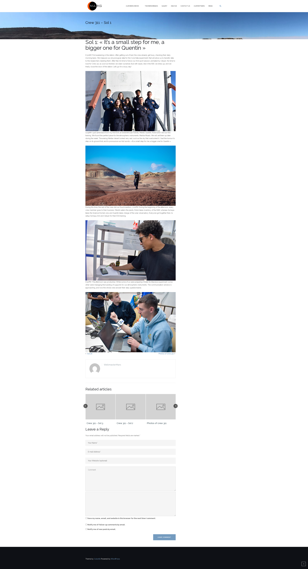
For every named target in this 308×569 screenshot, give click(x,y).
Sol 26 (89, 354)
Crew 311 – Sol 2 (125, 423)
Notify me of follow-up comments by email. (106, 525)
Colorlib (97, 559)
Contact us (185, 6)
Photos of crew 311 (166, 354)
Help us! (174, 6)
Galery (164, 6)
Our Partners (199, 6)
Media (210, 6)
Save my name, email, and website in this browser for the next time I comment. (121, 518)
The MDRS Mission (151, 6)
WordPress (115, 559)
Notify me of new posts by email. (101, 529)
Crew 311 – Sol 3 (95, 423)
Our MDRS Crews (132, 6)
